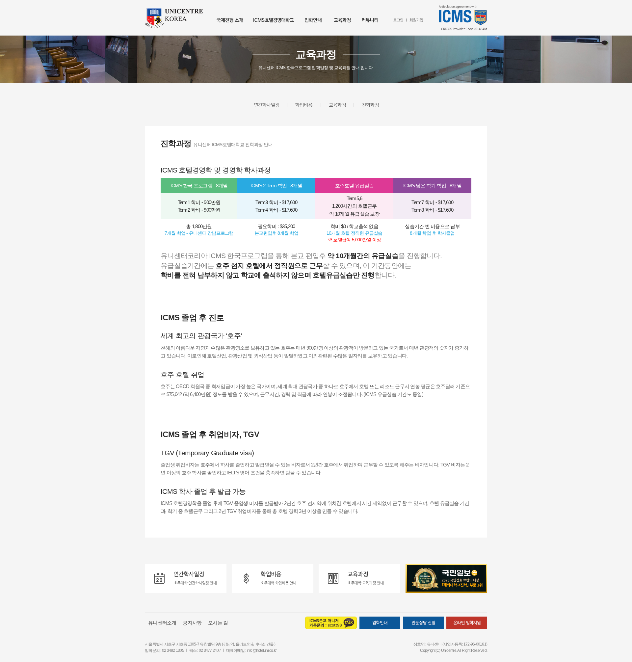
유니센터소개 (162, 622)
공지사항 (192, 622)
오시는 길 (218, 622)
